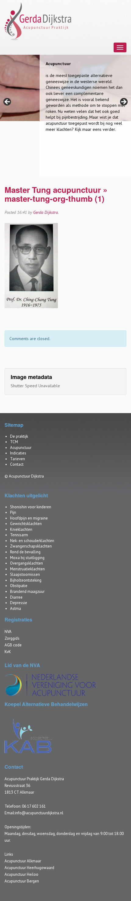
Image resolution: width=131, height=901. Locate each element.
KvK (8, 651)
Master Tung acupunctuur (53, 189)
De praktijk (19, 436)
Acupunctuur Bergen (22, 881)
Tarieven (17, 458)
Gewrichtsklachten (26, 523)
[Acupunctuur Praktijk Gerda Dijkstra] (39, 21)
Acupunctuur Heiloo (21, 874)
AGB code (13, 645)
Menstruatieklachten (27, 569)
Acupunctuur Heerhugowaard (29, 867)
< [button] (7, 102)
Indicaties (18, 453)
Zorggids (12, 638)
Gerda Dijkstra (45, 212)
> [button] (123, 102)
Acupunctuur (20, 447)
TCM (14, 441)
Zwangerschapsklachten (31, 546)
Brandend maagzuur (27, 591)
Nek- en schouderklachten (32, 540)
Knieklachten (21, 529)
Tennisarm (19, 534)
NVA (8, 631)
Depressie (18, 602)
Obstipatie (18, 585)
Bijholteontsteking (25, 580)
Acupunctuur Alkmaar (23, 861)
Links (9, 854)
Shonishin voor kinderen (30, 507)
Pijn (13, 512)
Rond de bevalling (25, 552)
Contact (16, 464)
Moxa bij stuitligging (27, 557)
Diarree (16, 597)
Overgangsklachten (26, 563)
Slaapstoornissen (25, 574)
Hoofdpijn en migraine (29, 518)
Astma (15, 608)
